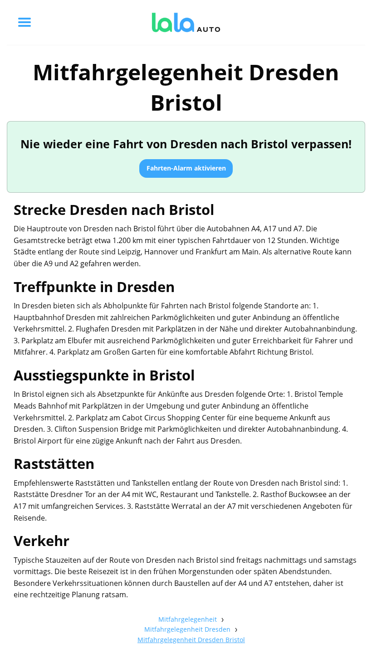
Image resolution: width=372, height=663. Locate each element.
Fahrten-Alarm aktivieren (186, 168)
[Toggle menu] (24, 22)
